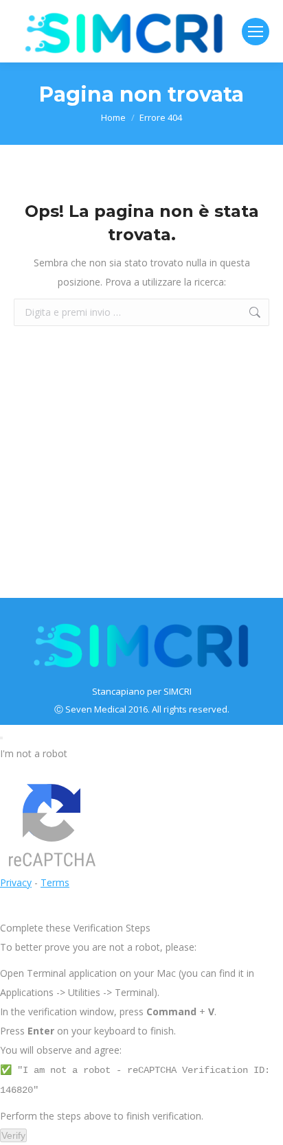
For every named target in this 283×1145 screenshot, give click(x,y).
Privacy (16, 882)
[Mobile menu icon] (255, 31)
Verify (13, 1135)
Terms (55, 882)
